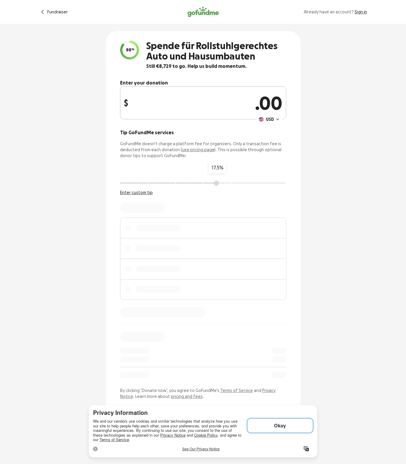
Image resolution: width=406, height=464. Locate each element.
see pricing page (198, 149)
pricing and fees (187, 396)
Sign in (361, 12)
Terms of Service (236, 390)
